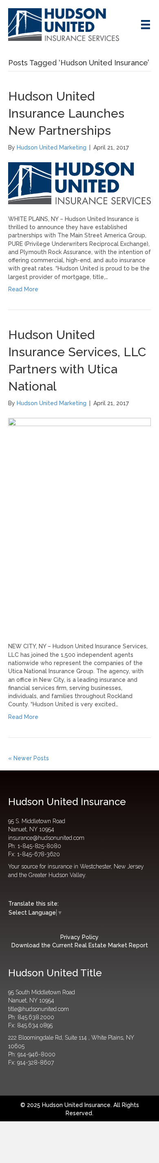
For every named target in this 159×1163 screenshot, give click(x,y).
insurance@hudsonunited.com (46, 838)
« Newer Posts (28, 758)
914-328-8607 (35, 1062)
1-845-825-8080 (39, 846)
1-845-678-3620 (38, 854)
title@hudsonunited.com (38, 1009)
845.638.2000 (36, 1017)
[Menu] (145, 24)
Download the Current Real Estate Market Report (79, 945)
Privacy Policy (79, 937)
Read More (23, 289)
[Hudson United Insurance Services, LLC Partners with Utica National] (79, 524)
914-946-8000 (36, 1054)
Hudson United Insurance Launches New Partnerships (66, 113)
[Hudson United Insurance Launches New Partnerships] (79, 182)
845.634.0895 (35, 1025)
